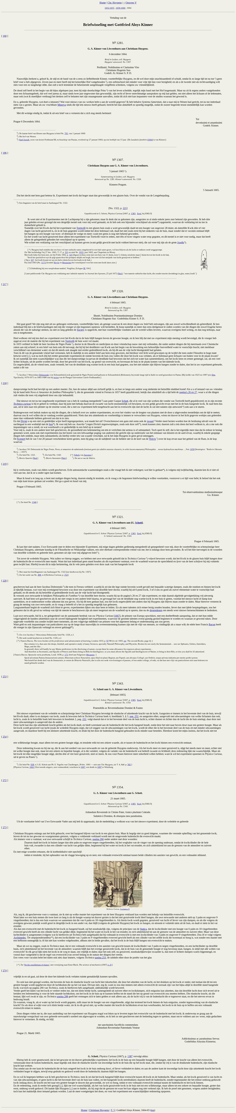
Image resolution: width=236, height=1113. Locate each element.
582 (129, 764)
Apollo (180, 242)
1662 (32, 767)
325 (71, 255)
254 (5, 736)
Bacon (212, 624)
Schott (125, 401)
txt (125, 641)
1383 (133, 213)
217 (5, 284)
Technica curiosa (22, 403)
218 (5, 383)
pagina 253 (100, 957)
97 (107, 641)
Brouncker (66, 262)
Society (80, 329)
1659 (192, 449)
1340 (34, 502)
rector (56, 377)
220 (5, 580)
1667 (117, 615)
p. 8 (109, 965)
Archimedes (19, 937)
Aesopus (87, 455)
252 (66, 575)
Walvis (152, 439)
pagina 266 (98, 839)
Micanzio (90, 654)
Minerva (61, 104)
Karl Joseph (24, 139)
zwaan (150, 421)
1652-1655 (109, 8)
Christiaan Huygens (99, 1110)
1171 (43, 262)
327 (32, 260)
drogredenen (156, 610)
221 (125, 208)
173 (66, 654)
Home (103, 2)
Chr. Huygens (115, 2)
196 (5, 153)
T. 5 (113, 1110)
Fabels (77, 455)
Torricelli (81, 228)
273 (5, 827)
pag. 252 (134, 716)
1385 (133, 700)
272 (5, 780)
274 (5, 970)
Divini (24, 421)
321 (66, 252)
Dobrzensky (44, 375)
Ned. (120, 273)
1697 (99, 767)
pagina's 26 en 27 (188, 392)
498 (39, 575)
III (84, 268)
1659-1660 (120, 8)
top (152, 1110)
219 (5, 464)
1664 (150, 139)
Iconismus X (125, 909)
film (213, 375)
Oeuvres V (131, 2)
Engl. (139, 213)
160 (5, 36)
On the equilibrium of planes (36, 965)
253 (5, 676)
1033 (81, 252)
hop (51, 424)
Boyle (56, 262)
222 (84, 719)
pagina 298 (62, 996)
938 (32, 764)
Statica (143, 929)
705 (66, 133)
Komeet (21, 439)
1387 (130, 1056)
